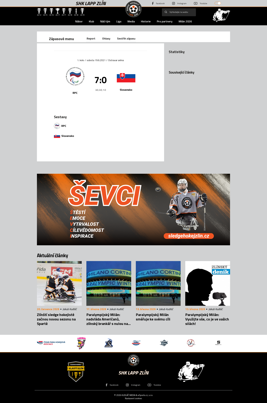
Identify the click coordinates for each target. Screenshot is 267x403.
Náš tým (105, 21)
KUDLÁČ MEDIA (128, 395)
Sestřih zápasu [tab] (126, 38)
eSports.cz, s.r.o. (145, 395)
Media (131, 21)
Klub (91, 21)
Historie (146, 21)
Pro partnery (164, 21)
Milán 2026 (185, 21)
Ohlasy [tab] (106, 38)
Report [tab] (91, 38)
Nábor (79, 21)
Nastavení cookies (133, 398)
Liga (118, 21)
